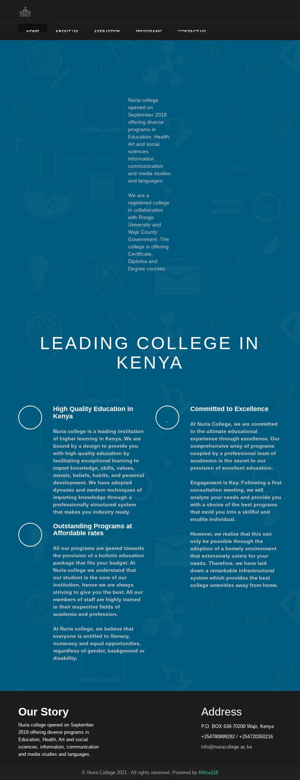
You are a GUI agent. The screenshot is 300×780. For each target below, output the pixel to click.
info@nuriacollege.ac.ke (226, 747)
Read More (150, 295)
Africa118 (208, 772)
